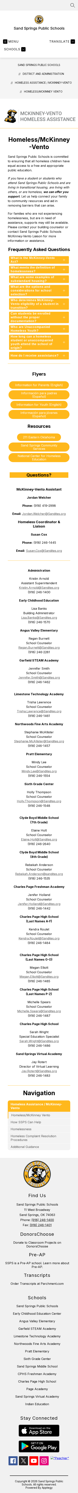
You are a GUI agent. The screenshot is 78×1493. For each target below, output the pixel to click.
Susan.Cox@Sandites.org (44, 551)
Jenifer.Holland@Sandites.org (39, 904)
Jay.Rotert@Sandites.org (39, 1071)
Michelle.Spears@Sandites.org (39, 1011)
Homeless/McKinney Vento (43, 91)
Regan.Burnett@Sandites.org (39, 647)
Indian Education (37, 1404)
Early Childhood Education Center (37, 1313)
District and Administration (43, 73)
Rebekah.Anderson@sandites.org (39, 874)
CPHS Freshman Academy (37, 1374)
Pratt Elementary (37, 1351)
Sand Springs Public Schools (39, 65)
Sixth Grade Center (37, 1359)
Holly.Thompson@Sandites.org (39, 801)
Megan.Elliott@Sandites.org (39, 976)
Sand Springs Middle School (37, 1366)
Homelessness (21, 1129)
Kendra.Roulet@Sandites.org (39, 938)
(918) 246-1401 (41, 1225)
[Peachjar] (60, 1458)
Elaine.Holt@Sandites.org (39, 839)
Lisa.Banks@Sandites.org (39, 617)
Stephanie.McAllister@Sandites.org (39, 741)
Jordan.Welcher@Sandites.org (44, 514)
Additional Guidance (25, 1147)
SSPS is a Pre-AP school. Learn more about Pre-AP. (37, 1265)
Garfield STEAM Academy (37, 1329)
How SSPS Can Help (26, 1122)
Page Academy (37, 1389)
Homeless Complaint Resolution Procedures (33, 1138)
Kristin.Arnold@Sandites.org (39, 588)
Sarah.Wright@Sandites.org (39, 1041)
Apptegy (47, 1487)
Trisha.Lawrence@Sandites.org (39, 711)
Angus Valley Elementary (37, 1321)
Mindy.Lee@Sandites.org (39, 771)
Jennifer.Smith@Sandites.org (39, 677)
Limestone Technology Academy (37, 1336)
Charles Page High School (37, 1381)
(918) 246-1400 (42, 1220)
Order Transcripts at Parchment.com (37, 1284)
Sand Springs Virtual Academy (37, 1396)
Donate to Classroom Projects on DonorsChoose (37, 1244)
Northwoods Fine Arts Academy (37, 1344)
